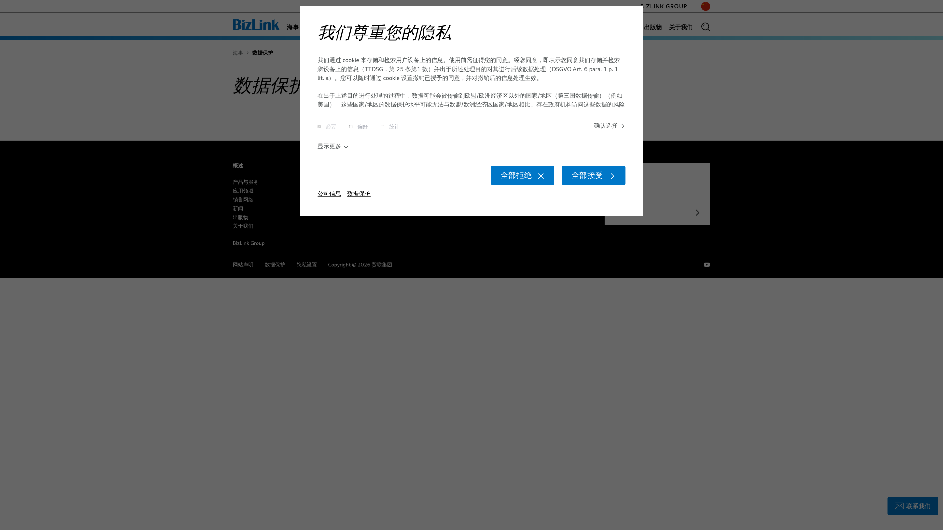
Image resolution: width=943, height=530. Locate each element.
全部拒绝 (516, 175)
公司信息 (329, 193)
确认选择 (606, 125)
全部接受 (587, 175)
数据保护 (359, 193)
